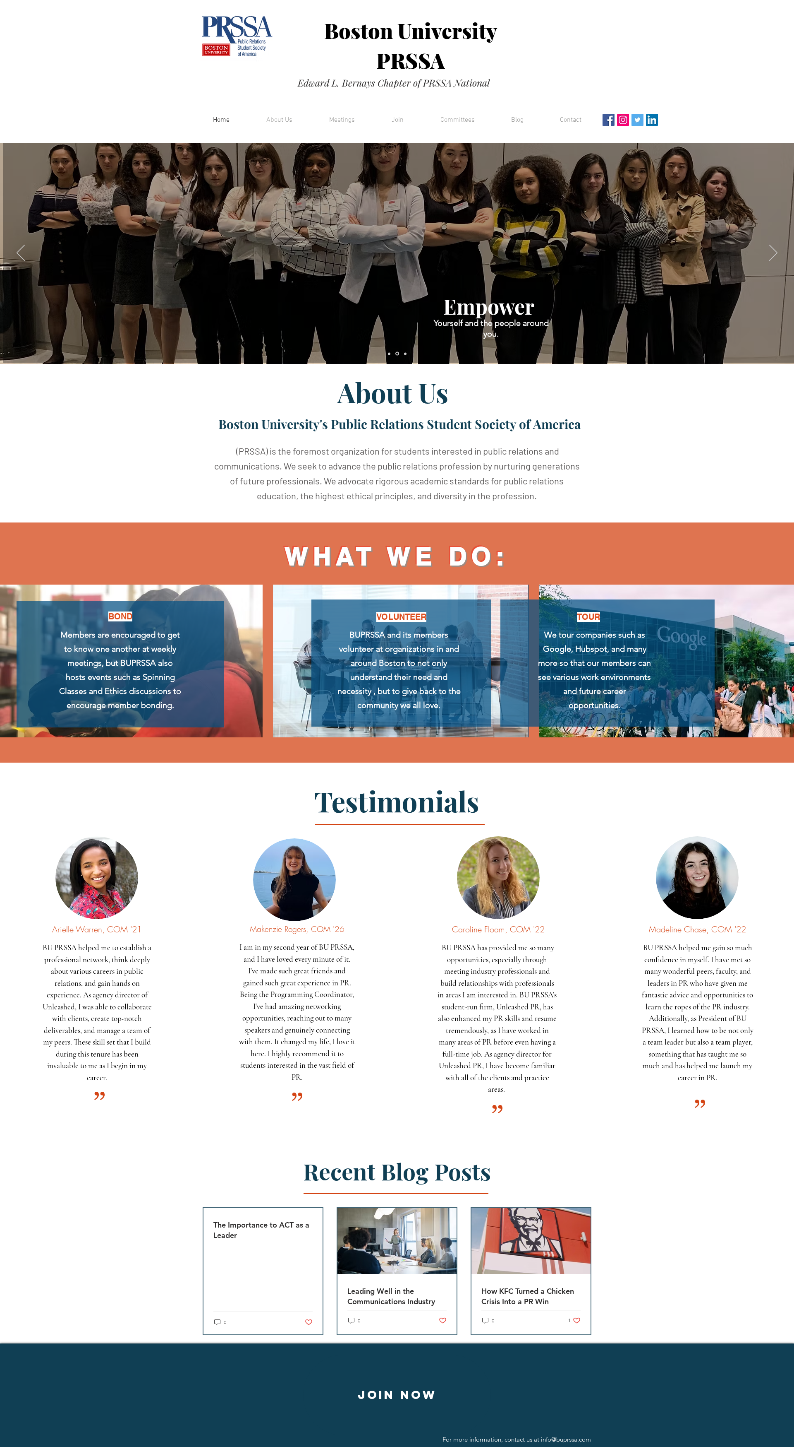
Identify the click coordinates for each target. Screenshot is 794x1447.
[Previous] (21, 253)
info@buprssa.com (566, 1439)
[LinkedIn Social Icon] (652, 120)
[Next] (773, 253)
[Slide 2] (396, 353)
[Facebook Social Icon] (609, 120)
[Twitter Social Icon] (637, 120)
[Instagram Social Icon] (623, 120)
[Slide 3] (405, 354)
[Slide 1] (389, 353)
